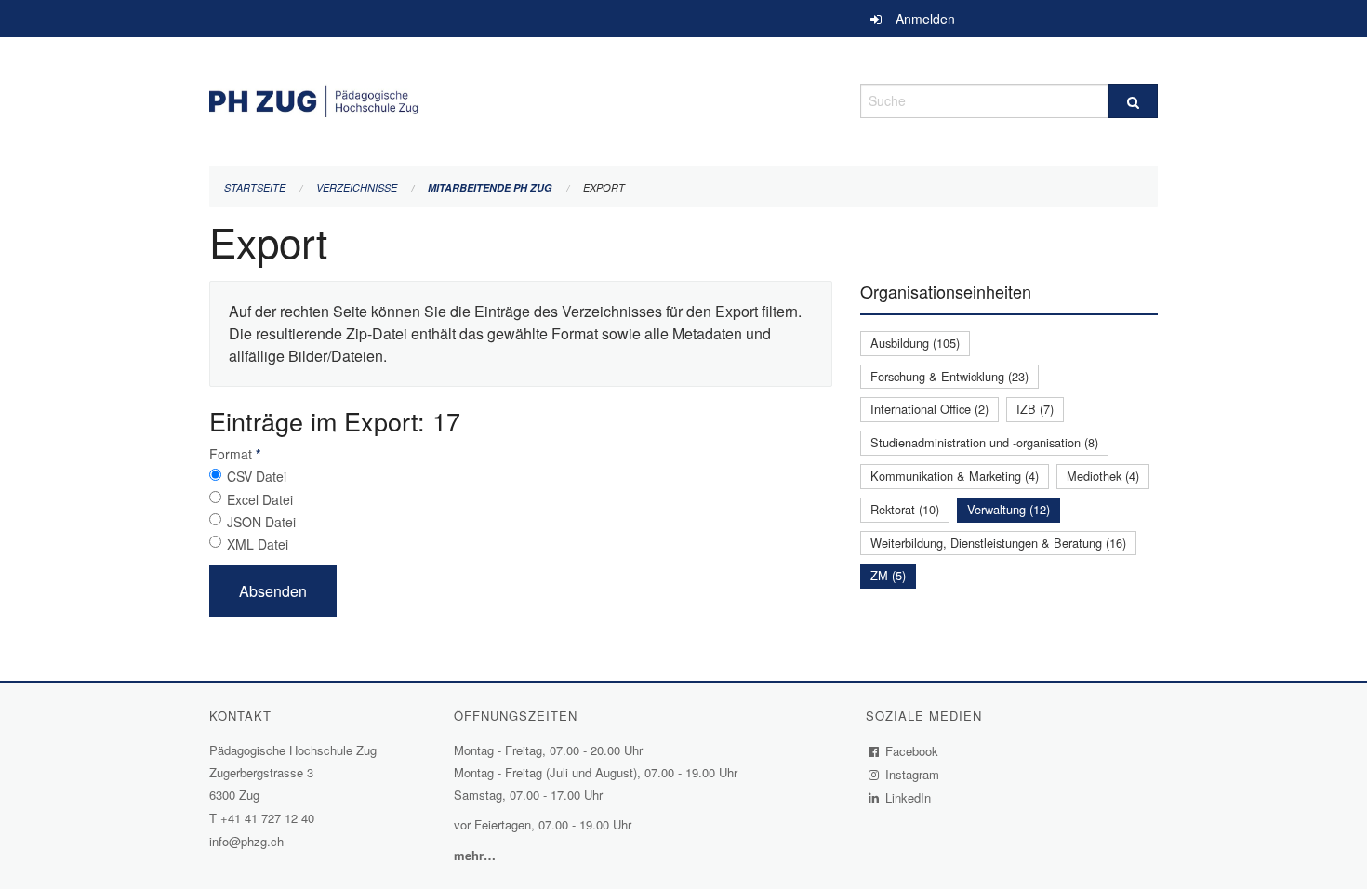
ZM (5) (888, 575)
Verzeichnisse (356, 187)
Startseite (254, 187)
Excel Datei (260, 499)
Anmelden (925, 18)
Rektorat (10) (904, 509)
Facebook (912, 751)
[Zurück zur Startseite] (520, 98)
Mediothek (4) (1103, 475)
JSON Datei (261, 521)
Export (604, 187)
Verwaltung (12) (1008, 509)
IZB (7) (1035, 409)
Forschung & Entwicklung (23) (949, 376)
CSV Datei (256, 476)
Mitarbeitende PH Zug (490, 187)
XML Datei (257, 544)
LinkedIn (909, 797)
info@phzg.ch (246, 841)
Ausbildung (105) (915, 343)
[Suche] (1133, 101)
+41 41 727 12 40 (267, 818)
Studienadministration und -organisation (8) (984, 442)
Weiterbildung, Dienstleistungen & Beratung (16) (998, 542)
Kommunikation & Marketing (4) (954, 475)
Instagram (913, 774)
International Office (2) (929, 409)
